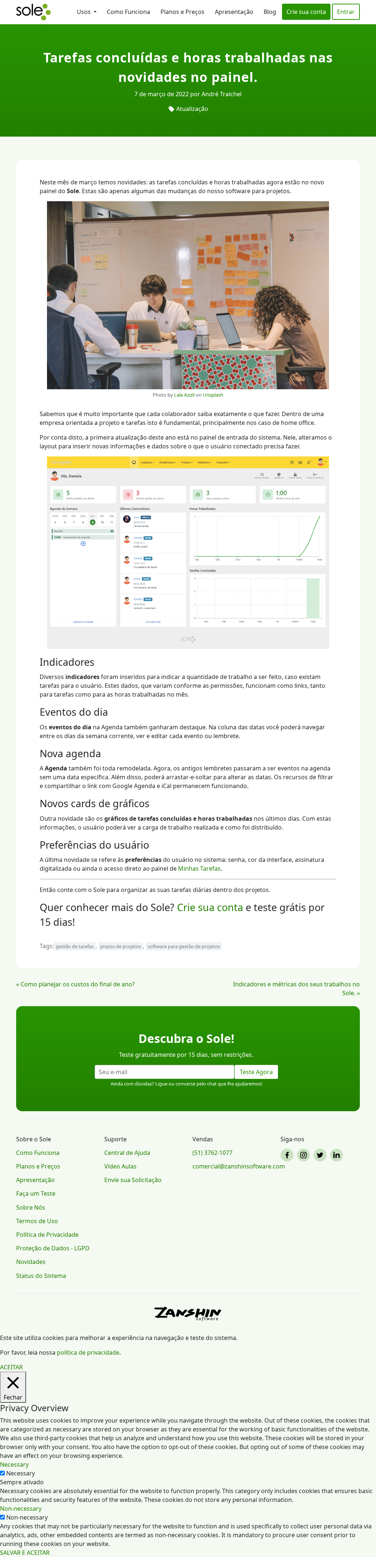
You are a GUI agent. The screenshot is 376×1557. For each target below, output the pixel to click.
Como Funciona (128, 12)
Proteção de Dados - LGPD (53, 1248)
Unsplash (213, 394)
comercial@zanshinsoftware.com (232, 1166)
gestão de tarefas (75, 946)
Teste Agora (256, 1072)
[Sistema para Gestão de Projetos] (33, 12)
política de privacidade (88, 1352)
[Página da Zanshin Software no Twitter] (321, 1155)
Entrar (346, 12)
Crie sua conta (306, 12)
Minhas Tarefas (199, 868)
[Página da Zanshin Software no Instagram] (304, 1155)
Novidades (31, 1262)
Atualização (192, 109)
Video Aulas (120, 1166)
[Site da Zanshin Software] (188, 1314)
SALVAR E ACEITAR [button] (25, 1553)
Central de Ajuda (127, 1153)
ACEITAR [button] (11, 1367)
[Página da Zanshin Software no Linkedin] (337, 1155)
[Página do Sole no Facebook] (288, 1155)
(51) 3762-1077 (212, 1153)
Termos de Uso (37, 1221)
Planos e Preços (182, 12)
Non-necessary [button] (20, 1508)
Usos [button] (84, 12)
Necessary (20, 1473)
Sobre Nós (30, 1207)
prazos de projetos (120, 946)
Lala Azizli (184, 394)
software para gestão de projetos (184, 946)
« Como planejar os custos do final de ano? (75, 984)
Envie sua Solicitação (133, 1180)
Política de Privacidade (47, 1235)
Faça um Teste (35, 1193)
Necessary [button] (14, 1464)
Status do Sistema (41, 1276)
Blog (270, 12)
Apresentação (234, 12)
